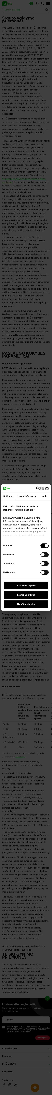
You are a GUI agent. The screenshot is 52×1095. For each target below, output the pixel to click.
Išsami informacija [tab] (27, 496)
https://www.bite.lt (13, 518)
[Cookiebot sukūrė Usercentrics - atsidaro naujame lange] (37, 488)
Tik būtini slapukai (26, 604)
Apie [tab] (44, 496)
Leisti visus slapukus (26, 585)
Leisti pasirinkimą (26, 595)
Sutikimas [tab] (8, 496)
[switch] (44, 554)
